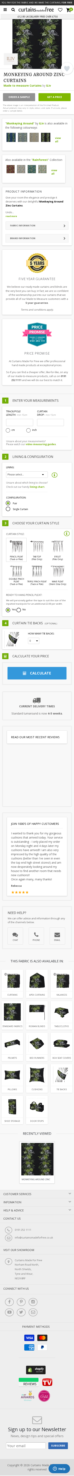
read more (11, 216)
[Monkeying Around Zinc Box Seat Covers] (61, 1043)
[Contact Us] (33, 1312)
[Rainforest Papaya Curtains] (42, 169)
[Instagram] (33, 1302)
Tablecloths (61, 1026)
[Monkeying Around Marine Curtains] (11, 137)
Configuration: (16, 497)
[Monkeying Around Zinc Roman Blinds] (37, 1011)
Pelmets (12, 1058)
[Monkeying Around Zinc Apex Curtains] (37, 980)
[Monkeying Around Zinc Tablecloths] (61, 1011)
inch (34, 430)
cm (13, 430)
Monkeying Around (20, 123)
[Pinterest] (21, 1302)
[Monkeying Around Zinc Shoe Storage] (12, 1106)
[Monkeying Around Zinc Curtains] (45, 137)
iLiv (48, 85)
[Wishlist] (60, 10)
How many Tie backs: (41, 633)
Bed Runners (37, 1058)
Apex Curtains (37, 994)
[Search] (13, 10)
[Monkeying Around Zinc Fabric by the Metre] (12, 1011)
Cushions (37, 1089)
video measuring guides (41, 444)
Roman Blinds (37, 1026)
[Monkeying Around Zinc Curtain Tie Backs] (61, 1075)
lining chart (37, 487)
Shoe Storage (12, 1121)
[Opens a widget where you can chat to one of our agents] (59, 1469)
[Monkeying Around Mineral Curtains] (22, 137)
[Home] (36, 11)
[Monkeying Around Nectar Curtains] (34, 137)
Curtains (12, 994)
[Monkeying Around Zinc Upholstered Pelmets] (12, 1043)
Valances (61, 994)
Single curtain (20, 509)
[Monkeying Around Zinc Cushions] (37, 1075)
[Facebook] (9, 1302)
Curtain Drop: (46, 413)
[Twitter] (21, 1312)
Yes (14, 609)
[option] (36, 1162)
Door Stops (37, 1121)
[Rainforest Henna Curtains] (21, 169)
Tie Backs (62, 1089)
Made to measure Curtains (23, 85)
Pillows (12, 1089)
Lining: (10, 467)
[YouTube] (9, 1312)
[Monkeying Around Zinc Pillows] (12, 1075)
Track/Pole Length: (16, 413)
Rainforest (40, 160)
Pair (15, 503)
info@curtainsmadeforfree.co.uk (34, 1237)
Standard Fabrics (12, 1026)
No (24, 609)
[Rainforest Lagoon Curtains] (32, 169)
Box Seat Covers (61, 1058)
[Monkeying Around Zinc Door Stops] (37, 1106)
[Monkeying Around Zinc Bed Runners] (37, 1043)
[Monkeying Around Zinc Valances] (61, 980)
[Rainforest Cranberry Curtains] (11, 169)
